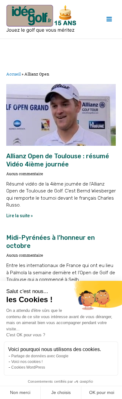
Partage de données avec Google (40, 356)
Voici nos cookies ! (27, 362)
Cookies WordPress (28, 367)
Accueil (13, 73)
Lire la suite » (19, 215)
